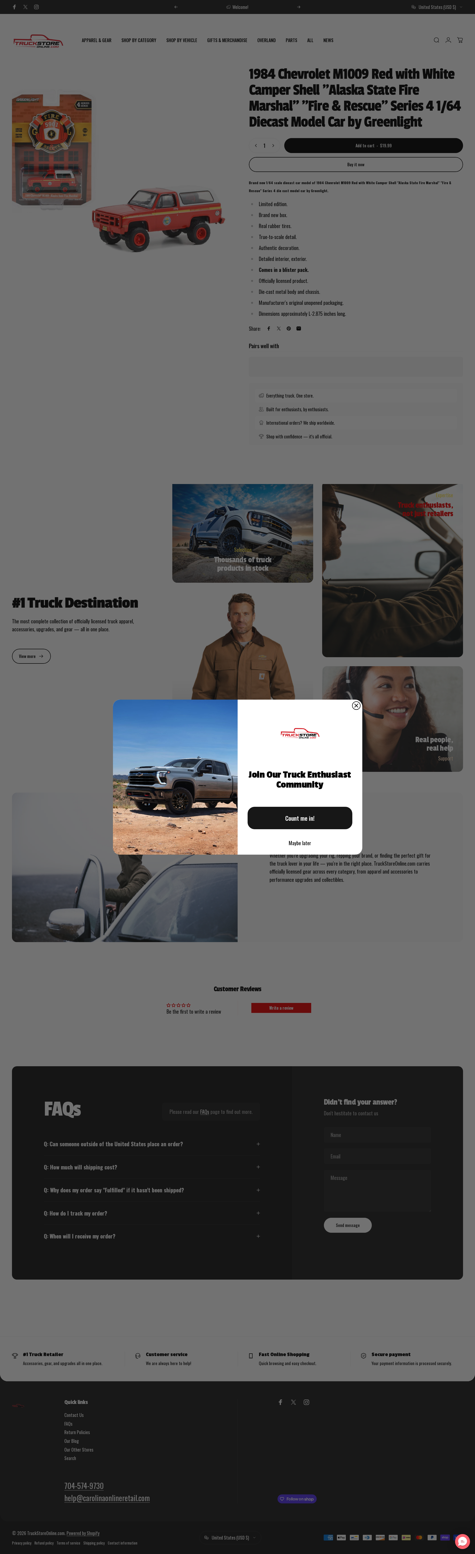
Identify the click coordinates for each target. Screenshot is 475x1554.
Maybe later (300, 843)
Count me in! (300, 818)
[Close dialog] (356, 706)
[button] (462, 1541)
